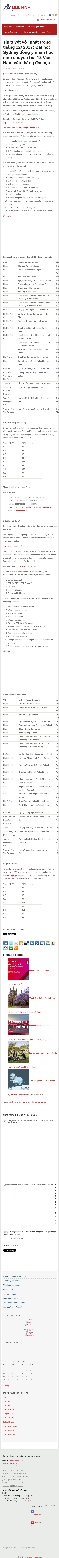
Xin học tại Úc (8, 1290)
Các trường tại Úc (11, 32)
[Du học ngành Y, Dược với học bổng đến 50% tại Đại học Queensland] (6, 1233)
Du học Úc (6, 1405)
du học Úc (36, 1102)
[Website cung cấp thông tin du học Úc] (16, 7)
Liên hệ (43, 15)
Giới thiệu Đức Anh (29, 15)
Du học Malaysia (8, 1430)
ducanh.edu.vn (22, 511)
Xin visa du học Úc (10, 1294)
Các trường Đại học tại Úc (19, 1102)
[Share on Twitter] (10, 943)
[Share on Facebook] (5, 943)
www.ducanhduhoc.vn (15, 1461)
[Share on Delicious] (26, 943)
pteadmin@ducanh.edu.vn (31, 1501)
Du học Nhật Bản (9, 1434)
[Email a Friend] (16, 943)
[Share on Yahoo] (53, 943)
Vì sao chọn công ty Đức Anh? (14, 1276)
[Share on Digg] (32, 943)
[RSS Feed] (16, 948)
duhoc (43, 1102)
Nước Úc (20, 27)
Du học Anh (7, 1397)
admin (7, 68)
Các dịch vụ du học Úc (11, 1285)
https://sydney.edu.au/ (12, 546)
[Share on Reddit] (5, 948)
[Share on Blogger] (21, 943)
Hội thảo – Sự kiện (30, 32)
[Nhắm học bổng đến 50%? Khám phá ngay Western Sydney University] (28, 1185)
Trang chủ (14, 15)
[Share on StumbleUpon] (48, 943)
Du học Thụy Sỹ (8, 1418)
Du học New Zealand (10, 1426)
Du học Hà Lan (8, 1414)
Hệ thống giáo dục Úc (36, 27)
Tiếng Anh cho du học (11, 1298)
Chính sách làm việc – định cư (14, 1303)
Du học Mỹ (6, 1401)
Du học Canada (8, 1409)
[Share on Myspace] (42, 943)
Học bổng (46, 32)
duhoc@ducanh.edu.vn (45, 507)
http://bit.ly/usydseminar (13, 122)
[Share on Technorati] (10, 948)
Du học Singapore (9, 1422)
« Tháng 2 (6, 1386)
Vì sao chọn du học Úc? (12, 1281)
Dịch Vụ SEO (33, 1557)
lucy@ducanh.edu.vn (22, 507)
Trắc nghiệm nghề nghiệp (13, 1307)
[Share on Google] (37, 943)
